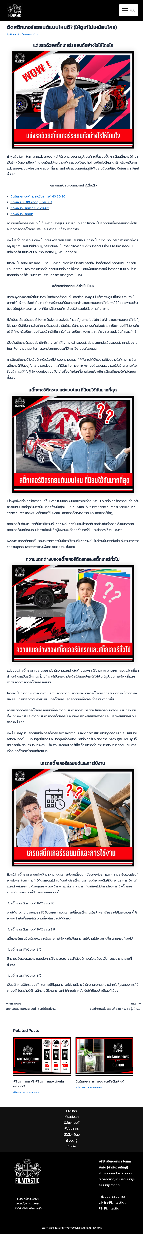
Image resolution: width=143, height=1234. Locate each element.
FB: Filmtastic (109, 1208)
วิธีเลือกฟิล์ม (71, 1134)
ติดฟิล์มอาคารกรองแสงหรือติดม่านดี (100, 1081)
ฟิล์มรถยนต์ (71, 1122)
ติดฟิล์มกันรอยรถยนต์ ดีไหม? (29, 208)
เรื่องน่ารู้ (71, 1140)
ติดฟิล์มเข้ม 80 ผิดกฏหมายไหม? (31, 202)
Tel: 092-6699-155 (112, 1196)
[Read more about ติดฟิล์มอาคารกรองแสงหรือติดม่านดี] (104, 1056)
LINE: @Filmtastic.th (113, 1202)
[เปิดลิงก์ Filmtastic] (15, 10)
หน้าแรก (71, 1110)
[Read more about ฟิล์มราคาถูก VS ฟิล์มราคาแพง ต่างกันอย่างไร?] (42, 1056)
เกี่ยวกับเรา (72, 1116)
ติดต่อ (71, 1146)
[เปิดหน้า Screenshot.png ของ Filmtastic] (27, 1172)
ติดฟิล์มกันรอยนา (21, 214)
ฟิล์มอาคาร (18, 1092)
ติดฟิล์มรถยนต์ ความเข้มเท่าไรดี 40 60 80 (37, 196)
